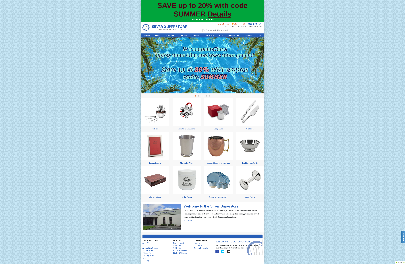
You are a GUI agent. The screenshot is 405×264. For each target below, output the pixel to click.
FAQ (144, 245)
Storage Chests (155, 197)
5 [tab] (207, 96)
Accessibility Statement (151, 248)
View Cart (177, 245)
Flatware (147, 35)
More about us (189, 220)
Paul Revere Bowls (250, 163)
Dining (157, 35)
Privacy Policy (147, 253)
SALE (259, 35)
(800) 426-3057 (254, 24)
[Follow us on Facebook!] (217, 251)
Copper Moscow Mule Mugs (218, 163)
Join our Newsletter (201, 248)
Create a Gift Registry (181, 250)
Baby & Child (209, 35)
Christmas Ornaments (186, 129)
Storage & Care (233, 35)
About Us (145, 243)
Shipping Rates (148, 256)
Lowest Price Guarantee (202, 19)
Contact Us (198, 245)
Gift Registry (177, 248)
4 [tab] (204, 96)
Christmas (183, 35)
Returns (197, 243)
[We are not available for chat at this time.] (403, 237)
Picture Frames (155, 163)
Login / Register (224, 24)
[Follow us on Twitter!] (222, 251)
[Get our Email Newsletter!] (228, 251)
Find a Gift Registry (180, 253)
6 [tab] (210, 96)
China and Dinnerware (218, 197)
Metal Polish (187, 197)
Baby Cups (218, 129)
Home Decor (169, 35)
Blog (144, 258)
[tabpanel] (202, 65)
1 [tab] (196, 96)
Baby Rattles (250, 197)
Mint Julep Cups (186, 163)
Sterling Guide (147, 250)
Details (219, 14)
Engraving (248, 35)
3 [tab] (202, 96)
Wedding (195, 35)
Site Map (145, 261)
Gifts (221, 35)
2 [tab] (199, 96)
